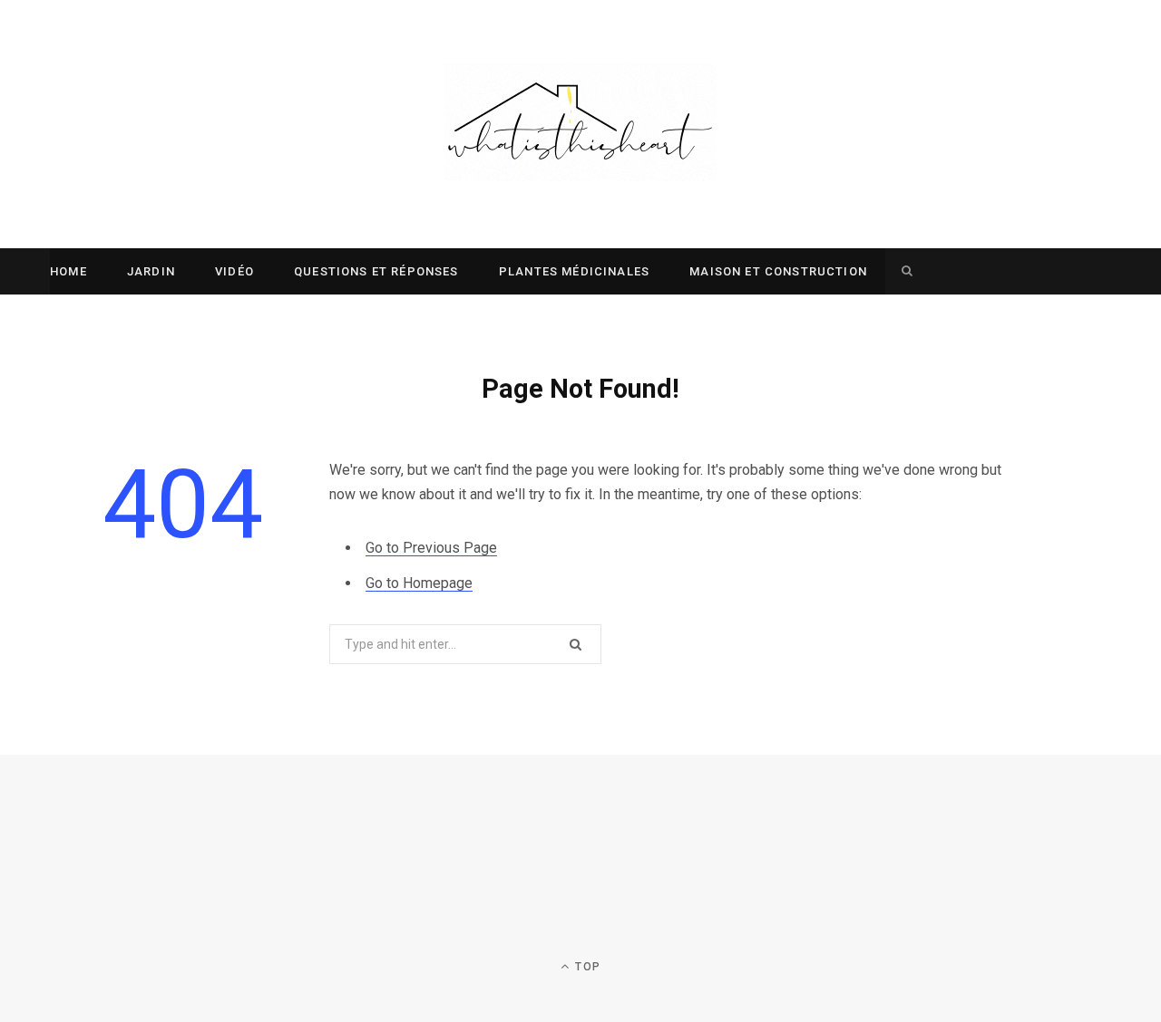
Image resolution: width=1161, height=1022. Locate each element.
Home (68, 271)
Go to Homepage (419, 583)
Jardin (151, 271)
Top (585, 966)
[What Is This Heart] (580, 124)
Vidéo (234, 271)
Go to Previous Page (431, 547)
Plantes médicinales (574, 271)
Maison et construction (778, 271)
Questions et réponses (376, 271)
